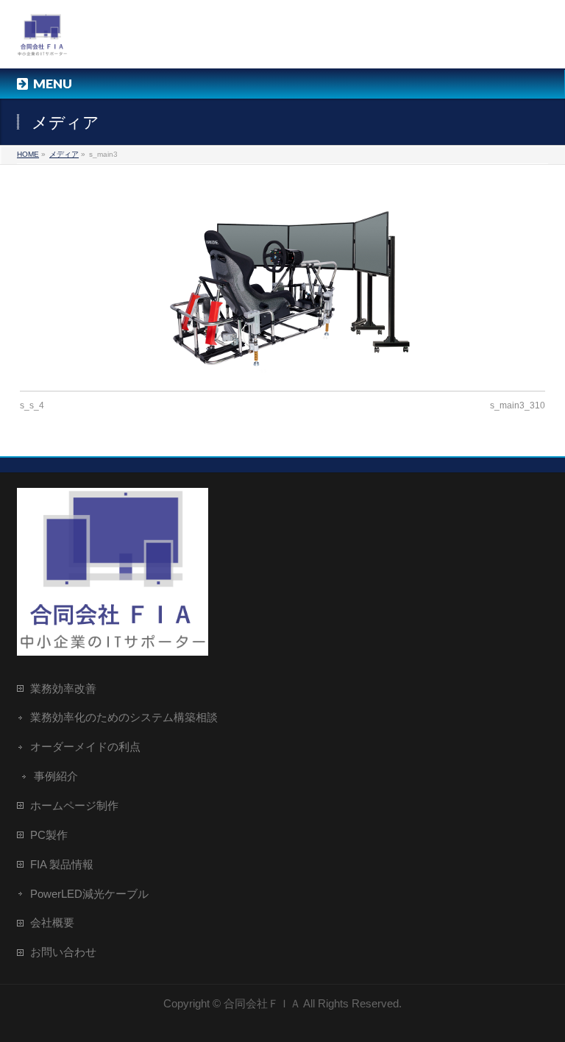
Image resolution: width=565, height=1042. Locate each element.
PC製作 (49, 835)
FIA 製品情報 (61, 864)
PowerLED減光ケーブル (89, 893)
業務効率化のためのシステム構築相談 (124, 717)
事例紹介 (56, 776)
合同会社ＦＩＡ (262, 1003)
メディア (64, 154)
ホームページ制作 (74, 805)
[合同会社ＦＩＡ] (42, 41)
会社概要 (52, 922)
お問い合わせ (63, 952)
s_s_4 (32, 405)
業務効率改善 (63, 688)
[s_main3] (283, 278)
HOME (28, 154)
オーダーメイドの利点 (85, 746)
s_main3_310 (517, 405)
